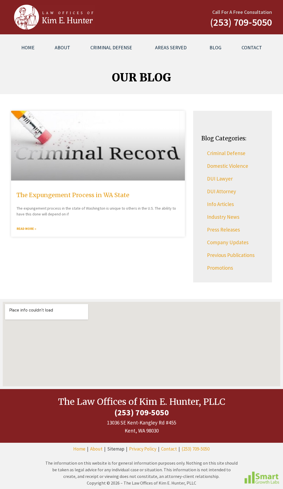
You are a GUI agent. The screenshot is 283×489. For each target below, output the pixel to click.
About (62, 47)
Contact (252, 47)
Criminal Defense (111, 47)
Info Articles (220, 204)
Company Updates (227, 242)
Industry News (223, 216)
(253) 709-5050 (195, 449)
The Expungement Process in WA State (73, 195)
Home (28, 47)
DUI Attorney (221, 191)
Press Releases (223, 229)
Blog (215, 47)
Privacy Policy (142, 449)
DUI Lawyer (220, 178)
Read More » (26, 229)
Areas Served (171, 47)
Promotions (220, 267)
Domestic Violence (227, 166)
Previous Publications (231, 255)
